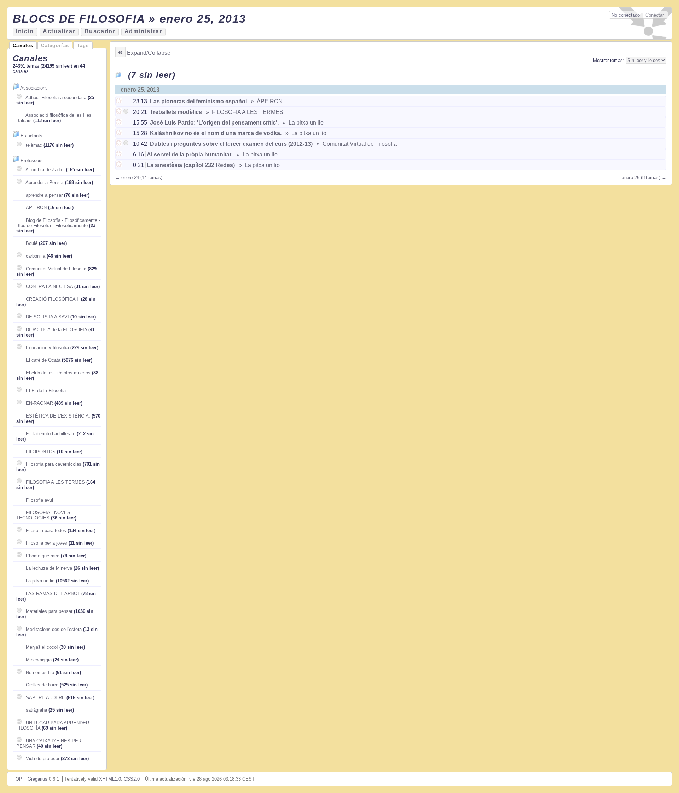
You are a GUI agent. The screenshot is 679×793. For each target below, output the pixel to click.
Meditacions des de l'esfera (54, 629)
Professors (32, 160)
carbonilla (35, 256)
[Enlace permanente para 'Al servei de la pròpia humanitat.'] (119, 154)
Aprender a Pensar (44, 182)
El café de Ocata (43, 360)
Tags (83, 45)
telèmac (34, 145)
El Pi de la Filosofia (46, 390)
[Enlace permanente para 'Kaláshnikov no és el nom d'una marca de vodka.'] (119, 133)
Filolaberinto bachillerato (50, 433)
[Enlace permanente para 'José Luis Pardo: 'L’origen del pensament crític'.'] (119, 123)
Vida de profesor (42, 758)
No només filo (40, 672)
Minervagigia (39, 659)
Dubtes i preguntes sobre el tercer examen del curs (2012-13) (231, 144)
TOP (17, 779)
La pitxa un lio (40, 581)
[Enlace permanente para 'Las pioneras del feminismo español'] (119, 101)
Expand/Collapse (148, 53)
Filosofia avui (39, 500)
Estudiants (31, 135)
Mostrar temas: (609, 60)
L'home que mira (42, 555)
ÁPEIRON (36, 207)
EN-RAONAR (39, 403)
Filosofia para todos (46, 530)
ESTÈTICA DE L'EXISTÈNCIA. (58, 416)
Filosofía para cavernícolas (53, 464)
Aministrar (143, 31)
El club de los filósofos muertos (58, 372)
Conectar (654, 15)
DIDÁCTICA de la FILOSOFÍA (56, 329)
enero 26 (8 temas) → (644, 177)
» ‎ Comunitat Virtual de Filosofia (356, 144)
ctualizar (59, 31)
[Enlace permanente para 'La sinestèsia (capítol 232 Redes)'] (119, 165)
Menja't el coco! (42, 647)
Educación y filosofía (47, 347)
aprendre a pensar (44, 195)
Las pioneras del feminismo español (198, 101)
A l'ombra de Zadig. (45, 169)
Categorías (55, 45)
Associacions (34, 88)
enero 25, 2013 (140, 90)
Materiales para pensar (49, 611)
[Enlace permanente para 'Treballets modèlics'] (119, 112)
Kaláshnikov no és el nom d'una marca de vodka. (216, 133)
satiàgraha (36, 710)
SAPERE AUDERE (45, 697)
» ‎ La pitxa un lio (302, 123)
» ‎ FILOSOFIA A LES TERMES (243, 112)
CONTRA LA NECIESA (49, 286)
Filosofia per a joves (46, 543)
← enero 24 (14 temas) (138, 177)
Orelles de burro (42, 685)
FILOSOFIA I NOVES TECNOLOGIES (43, 515)
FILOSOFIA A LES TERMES (55, 482)
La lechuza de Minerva (49, 568)
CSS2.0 (132, 779)
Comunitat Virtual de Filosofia (56, 268)
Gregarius (37, 779)
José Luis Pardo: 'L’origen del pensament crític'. (214, 123)
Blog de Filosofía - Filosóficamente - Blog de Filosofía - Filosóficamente (58, 223)
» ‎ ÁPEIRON (266, 101)
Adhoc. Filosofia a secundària (55, 97)
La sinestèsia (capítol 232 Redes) (191, 165)
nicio (25, 31)
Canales (23, 45)
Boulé (31, 243)
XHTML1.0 (110, 779)
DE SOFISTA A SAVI (47, 317)
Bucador (100, 31)
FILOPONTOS (41, 451)
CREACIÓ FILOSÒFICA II (53, 299)
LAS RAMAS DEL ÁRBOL (53, 593)
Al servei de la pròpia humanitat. (190, 154)
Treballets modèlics (176, 112)
